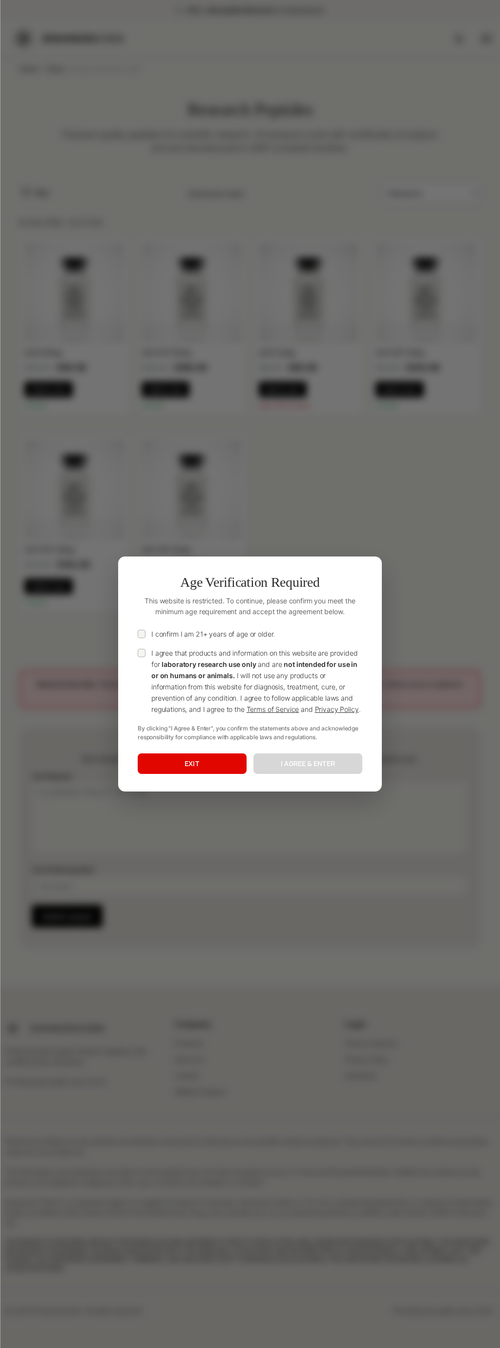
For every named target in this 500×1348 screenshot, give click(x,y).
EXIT (192, 763)
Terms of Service (273, 709)
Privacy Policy (337, 709)
